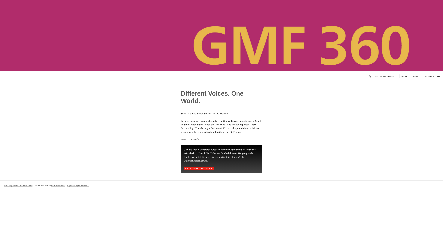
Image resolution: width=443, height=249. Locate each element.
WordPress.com (58, 185)
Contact (416, 76)
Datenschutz (83, 185)
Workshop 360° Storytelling (385, 76)
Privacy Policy (428, 76)
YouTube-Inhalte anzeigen (197, 168)
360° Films (405, 76)
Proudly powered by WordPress (18, 185)
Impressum (72, 185)
